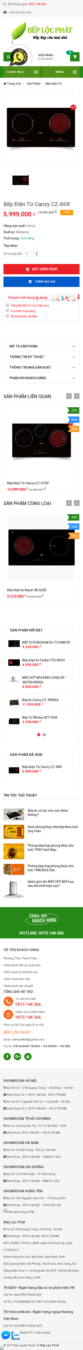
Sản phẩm (33, 83)
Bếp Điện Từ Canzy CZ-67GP (28, 483)
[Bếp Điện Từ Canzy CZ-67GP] (41, 440)
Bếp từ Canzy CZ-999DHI (40, 700)
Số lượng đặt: (13, 253)
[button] (57, 57)
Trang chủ (13, 83)
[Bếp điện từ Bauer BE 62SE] (41, 547)
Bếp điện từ (53, 83)
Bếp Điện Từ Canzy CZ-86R (42, 767)
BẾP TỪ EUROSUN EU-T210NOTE (46, 642)
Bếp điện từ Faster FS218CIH (43, 660)
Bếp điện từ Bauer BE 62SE (27, 590)
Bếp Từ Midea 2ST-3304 (39, 717)
